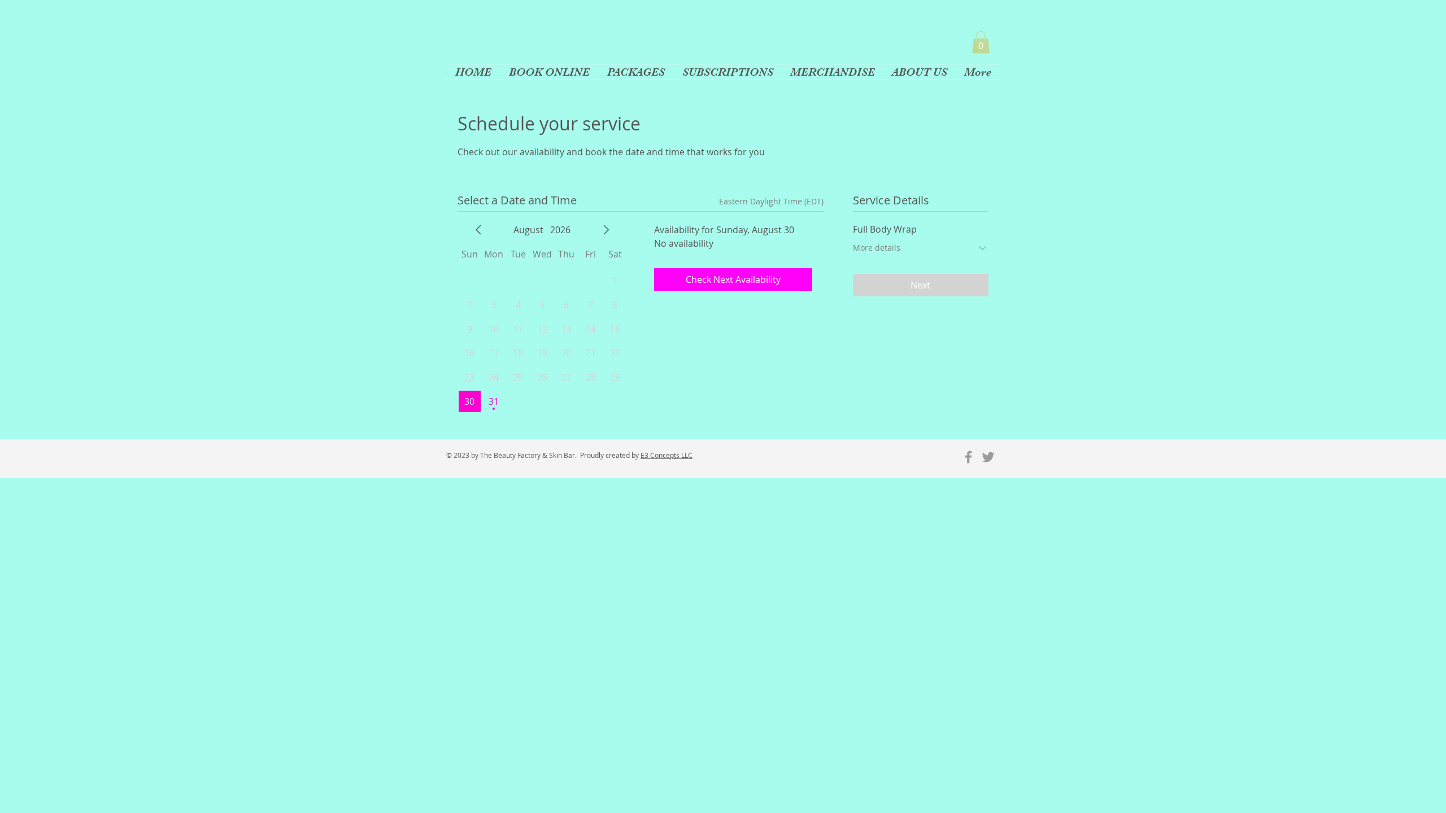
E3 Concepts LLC (666, 455)
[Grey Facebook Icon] (968, 457)
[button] (981, 42)
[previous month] (478, 230)
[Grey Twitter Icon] (988, 457)
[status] (771, 201)
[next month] (606, 230)
